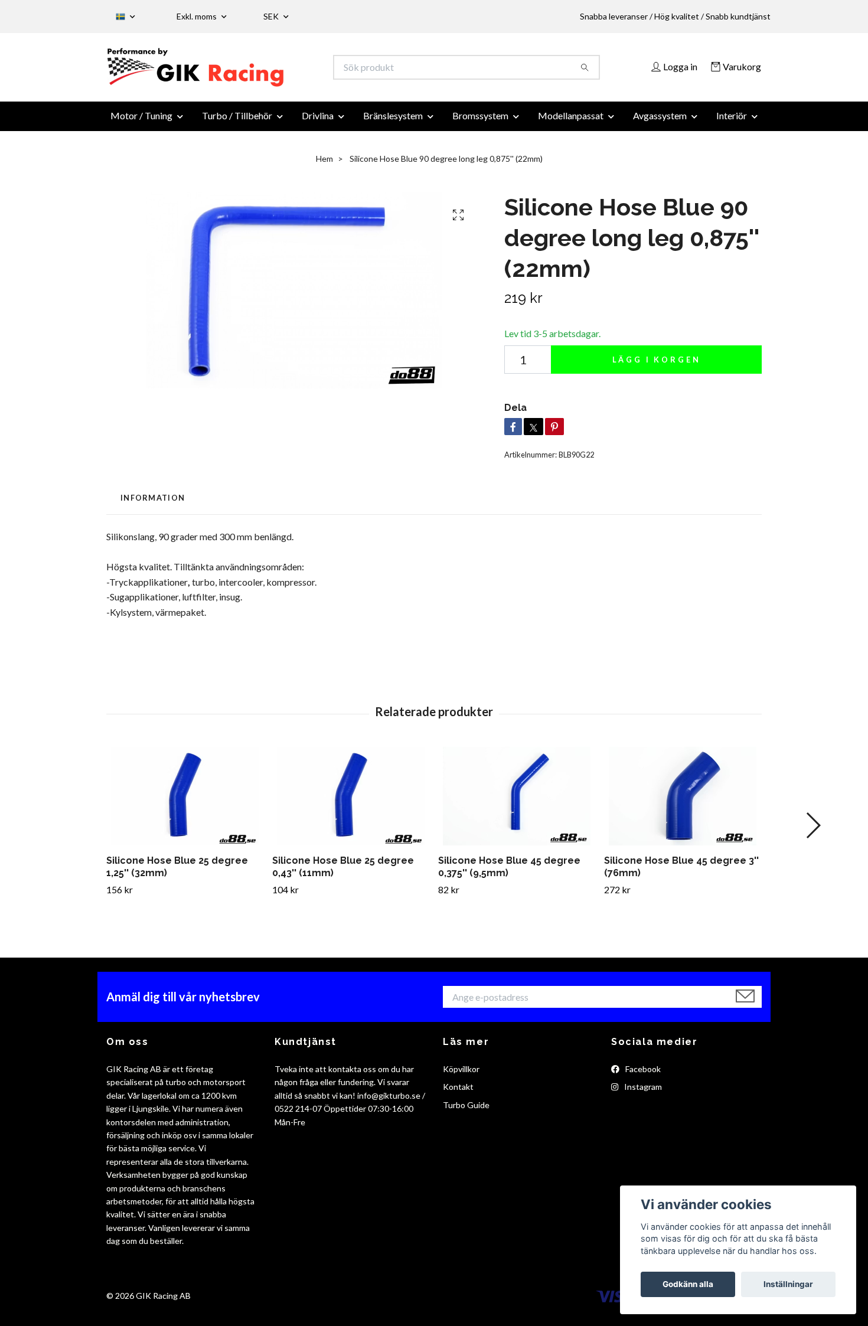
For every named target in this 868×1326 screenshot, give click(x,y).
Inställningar (788, 1284)
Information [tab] (152, 505)
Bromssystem (480, 122)
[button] (813, 832)
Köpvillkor (461, 1076)
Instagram (642, 1094)
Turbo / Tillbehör (237, 122)
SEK (271, 16)
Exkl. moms (197, 16)
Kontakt (458, 1094)
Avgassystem (660, 122)
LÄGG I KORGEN (656, 366)
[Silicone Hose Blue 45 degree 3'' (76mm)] (682, 803)
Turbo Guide (466, 1112)
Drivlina (318, 122)
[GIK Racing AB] (270, 71)
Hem (324, 166)
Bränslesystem (393, 122)
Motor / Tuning (141, 122)
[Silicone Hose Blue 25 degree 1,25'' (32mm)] (184, 803)
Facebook (642, 1076)
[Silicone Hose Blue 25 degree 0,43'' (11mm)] (350, 803)
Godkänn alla (688, 1284)
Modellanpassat (570, 122)
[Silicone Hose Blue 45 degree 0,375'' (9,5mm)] (516, 803)
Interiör (731, 122)
